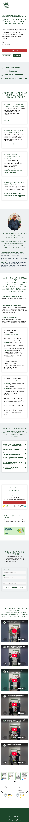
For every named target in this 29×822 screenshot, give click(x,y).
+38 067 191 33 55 (15, 816)
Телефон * (5, 580)
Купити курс (15, 50)
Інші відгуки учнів (14, 769)
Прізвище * (6, 569)
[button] (6, 583)
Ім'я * (4, 575)
